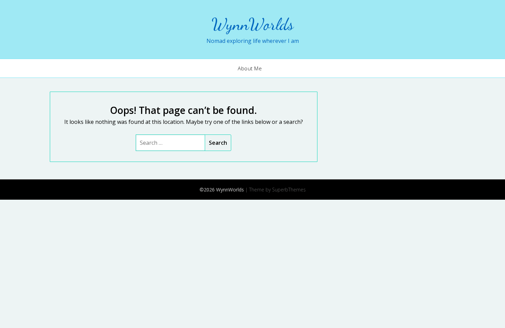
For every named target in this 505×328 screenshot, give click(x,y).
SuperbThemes (289, 189)
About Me (250, 68)
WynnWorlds (253, 24)
